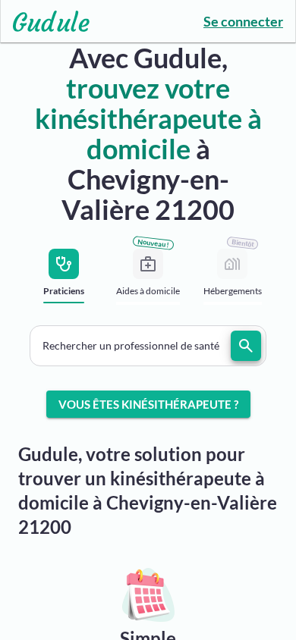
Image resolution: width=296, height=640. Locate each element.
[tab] (64, 281)
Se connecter (243, 21)
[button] (148, 345)
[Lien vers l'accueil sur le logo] (45, 21)
